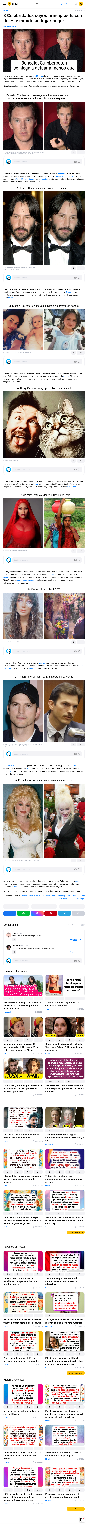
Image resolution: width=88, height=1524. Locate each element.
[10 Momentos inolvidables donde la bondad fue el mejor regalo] (65, 1436)
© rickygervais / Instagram (10, 460)
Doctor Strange (21, 179)
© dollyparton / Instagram (10, 860)
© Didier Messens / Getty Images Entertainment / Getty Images (21, 152)
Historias (6, 1141)
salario (10, 298)
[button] (16, 906)
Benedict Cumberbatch (64, 176)
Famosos (48, 1053)
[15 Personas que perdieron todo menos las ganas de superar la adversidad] (65, 1262)
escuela (66, 376)
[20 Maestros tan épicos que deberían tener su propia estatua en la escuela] (23, 1303)
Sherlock (32, 179)
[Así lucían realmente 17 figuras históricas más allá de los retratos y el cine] (65, 1118)
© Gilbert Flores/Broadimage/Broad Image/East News (18, 744)
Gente (5, 10)
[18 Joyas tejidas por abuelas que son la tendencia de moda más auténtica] (65, 1303)
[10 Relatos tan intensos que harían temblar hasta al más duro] (23, 1118)
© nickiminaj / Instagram (10, 551)
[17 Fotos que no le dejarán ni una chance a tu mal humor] (65, 986)
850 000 (17, 887)
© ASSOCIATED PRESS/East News (29, 860)
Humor (5, 1185)
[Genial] (13, 4)
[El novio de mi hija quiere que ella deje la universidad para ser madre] (65, 1477)
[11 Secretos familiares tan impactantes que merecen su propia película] (65, 1159)
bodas (31, 668)
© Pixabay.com (22, 551)
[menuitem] (26, 4)
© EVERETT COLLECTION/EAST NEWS (15, 268)
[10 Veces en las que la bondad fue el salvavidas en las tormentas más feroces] (23, 1436)
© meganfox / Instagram (10, 352)
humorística (71, 487)
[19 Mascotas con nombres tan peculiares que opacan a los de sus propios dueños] (23, 1262)
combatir (6, 577)
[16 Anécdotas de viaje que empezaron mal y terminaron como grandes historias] (23, 1159)
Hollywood (61, 173)
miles (76, 766)
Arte (4, 1053)
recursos (10, 771)
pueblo (52, 574)
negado (44, 179)
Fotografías (49, 1144)
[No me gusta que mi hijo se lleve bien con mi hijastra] (23, 1394)
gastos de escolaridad (25, 580)
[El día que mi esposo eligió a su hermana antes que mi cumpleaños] (23, 1341)
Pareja (5, 1364)
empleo (78, 881)
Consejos (48, 1326)
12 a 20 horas (38, 76)
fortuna (36, 484)
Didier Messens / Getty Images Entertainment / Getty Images (44, 896)
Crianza (48, 1185)
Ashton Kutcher (9, 766)
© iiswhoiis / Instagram (10, 642)
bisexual (42, 663)
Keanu (68, 292)
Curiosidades (7, 1012)
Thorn (29, 768)
